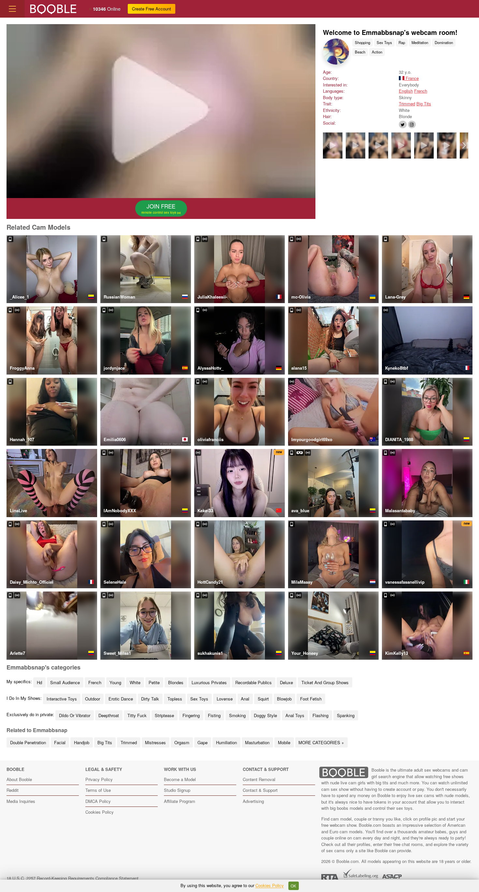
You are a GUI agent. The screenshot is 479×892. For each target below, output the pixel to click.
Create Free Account (151, 9)
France (411, 78)
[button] (463, 145)
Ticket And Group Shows (325, 682)
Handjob (81, 742)
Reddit (13, 790)
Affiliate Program (179, 801)
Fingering (191, 715)
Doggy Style (265, 715)
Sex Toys (384, 42)
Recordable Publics (253, 682)
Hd (39, 682)
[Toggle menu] (12, 9)
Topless (174, 699)
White (135, 682)
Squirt (263, 699)
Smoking (237, 715)
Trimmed (407, 103)
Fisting (214, 715)
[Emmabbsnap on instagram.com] (412, 124)
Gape (202, 742)
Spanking (346, 715)
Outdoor (92, 699)
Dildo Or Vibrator (74, 715)
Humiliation (226, 742)
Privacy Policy (99, 779)
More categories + (321, 742)
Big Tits (423, 103)
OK (293, 885)
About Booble (19, 779)
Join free (159, 208)
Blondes (175, 682)
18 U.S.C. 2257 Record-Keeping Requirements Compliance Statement (72, 878)
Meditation (420, 42)
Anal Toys (294, 715)
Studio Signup (177, 790)
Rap (402, 42)
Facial (59, 742)
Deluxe (286, 682)
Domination (444, 42)
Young (115, 682)
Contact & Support (260, 790)
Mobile (284, 742)
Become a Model (180, 779)
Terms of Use (98, 790)
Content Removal (259, 779)
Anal (245, 699)
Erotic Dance (121, 699)
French (420, 91)
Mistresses (155, 742)
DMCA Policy (98, 801)
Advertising (253, 801)
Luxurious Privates (209, 682)
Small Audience (65, 682)
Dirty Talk (150, 699)
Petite (154, 682)
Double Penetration (28, 742)
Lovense (225, 699)
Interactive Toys (62, 699)
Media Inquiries (21, 801)
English (406, 91)
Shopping (362, 42)
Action (377, 51)
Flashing (320, 715)
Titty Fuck (137, 715)
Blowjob (284, 699)
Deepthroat (108, 715)
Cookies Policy (99, 812)
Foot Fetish (311, 699)
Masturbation (257, 742)
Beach (360, 51)
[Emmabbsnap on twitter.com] (403, 124)
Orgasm (181, 742)
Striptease (164, 715)
